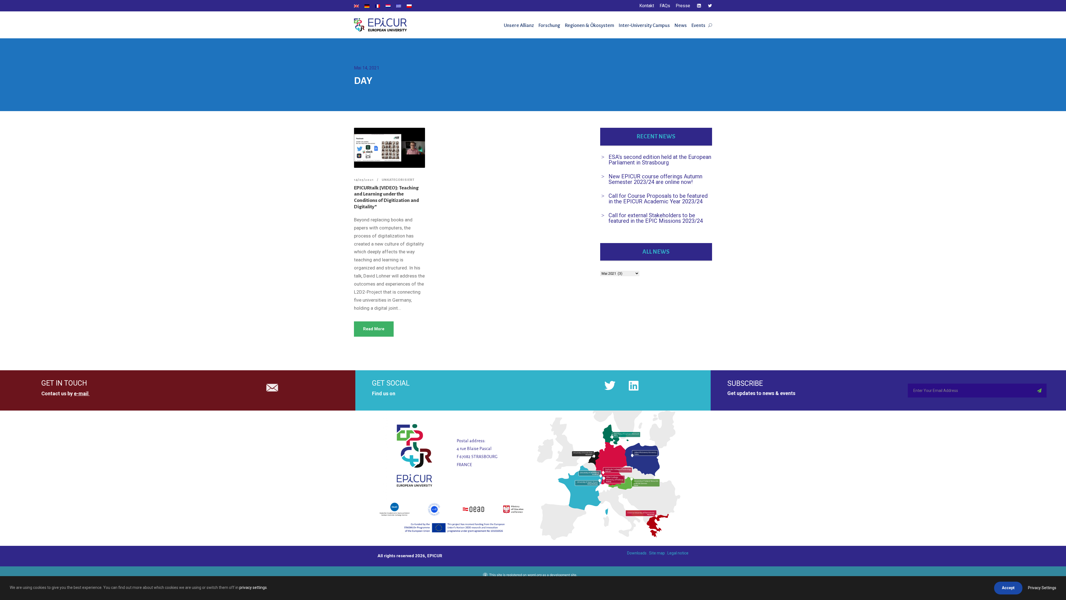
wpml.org (534, 575)
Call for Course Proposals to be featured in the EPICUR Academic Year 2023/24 (658, 198)
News (680, 25)
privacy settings (253, 587)
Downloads (637, 553)
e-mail (81, 393)
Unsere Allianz (519, 25)
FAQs (665, 5)
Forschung (549, 25)
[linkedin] (699, 5)
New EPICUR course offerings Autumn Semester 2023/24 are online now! (655, 179)
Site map (657, 553)
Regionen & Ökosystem (589, 25)
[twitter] (710, 5)
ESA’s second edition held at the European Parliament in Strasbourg (660, 160)
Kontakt (646, 5)
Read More (373, 328)
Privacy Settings (1042, 588)
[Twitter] (610, 385)
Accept (1008, 588)
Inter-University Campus (644, 25)
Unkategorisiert (398, 180)
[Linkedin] (633, 385)
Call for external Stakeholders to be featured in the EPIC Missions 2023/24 (656, 218)
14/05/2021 (364, 180)
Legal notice (677, 553)
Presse (683, 5)
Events (698, 25)
